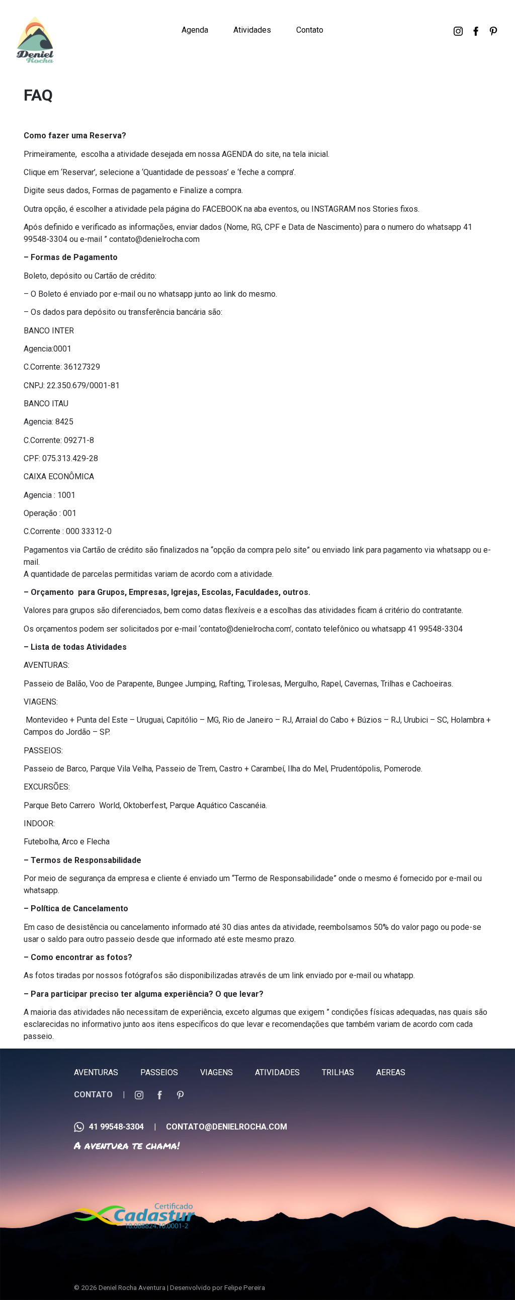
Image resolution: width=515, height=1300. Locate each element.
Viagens (216, 1072)
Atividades (252, 30)
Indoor (245, 19)
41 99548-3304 (116, 1127)
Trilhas (338, 1072)
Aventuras (96, 1072)
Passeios (159, 1072)
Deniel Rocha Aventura (132, 1287)
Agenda (195, 30)
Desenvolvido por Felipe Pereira (217, 1287)
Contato (309, 30)
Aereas (390, 1072)
